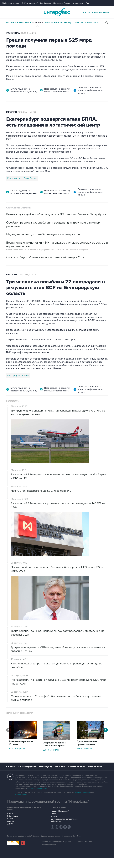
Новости (79, 22)
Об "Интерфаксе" (30, 3)
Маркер (10, 821)
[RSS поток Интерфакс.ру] (65, 827)
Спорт (47, 22)
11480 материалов (17, 748)
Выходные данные (49, 844)
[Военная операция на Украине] (23, 738)
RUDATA (54, 816)
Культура (55, 22)
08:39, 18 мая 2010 (28, 33)
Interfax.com (45, 3)
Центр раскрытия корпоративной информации (64, 820)
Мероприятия (95, 766)
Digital (71, 22)
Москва (63, 22)
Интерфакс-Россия (61, 3)
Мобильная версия (10, 3)
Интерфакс (57, 12)
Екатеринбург (14, 178)
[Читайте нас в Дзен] (52, 827)
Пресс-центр (45, 766)
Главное (10, 22)
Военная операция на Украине (21, 743)
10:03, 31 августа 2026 (27, 275)
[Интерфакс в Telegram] (57, 827)
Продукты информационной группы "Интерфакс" (48, 801)
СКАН (53, 814)
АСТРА (10, 824)
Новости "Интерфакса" (60, 811)
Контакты (11, 766)
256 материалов (84, 748)
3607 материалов (51, 750)
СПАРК (10, 813)
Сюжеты (88, 22)
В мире (27, 22)
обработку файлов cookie (37, 788)
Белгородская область (18, 375)
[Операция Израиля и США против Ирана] (56, 739)
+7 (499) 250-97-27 (22, 794)
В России (19, 22)
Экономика (37, 22)
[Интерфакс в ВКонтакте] (61, 827)
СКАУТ (10, 819)
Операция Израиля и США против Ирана (54, 744)
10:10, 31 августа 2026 (27, 112)
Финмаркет (78, 3)
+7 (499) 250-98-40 (82, 792)
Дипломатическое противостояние (87, 743)
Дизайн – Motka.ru (85, 842)
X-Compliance (12, 816)
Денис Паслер (30, 178)
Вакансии (59, 766)
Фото (95, 22)
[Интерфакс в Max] (69, 827)
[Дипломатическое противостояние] (90, 738)
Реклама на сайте (76, 766)
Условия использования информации (56, 842)
